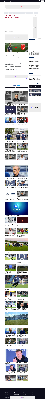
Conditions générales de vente (8, 395)
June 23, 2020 (17, 69)
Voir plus (38, 83)
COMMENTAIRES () (16, 87)
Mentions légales (6, 394)
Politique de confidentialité (7, 396)
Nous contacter (6, 392)
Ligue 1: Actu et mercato (25, 394)
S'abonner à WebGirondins (16, 394)
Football (23, 392)
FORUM (14, 392)
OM (32, 394)
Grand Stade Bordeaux (7, 397)
